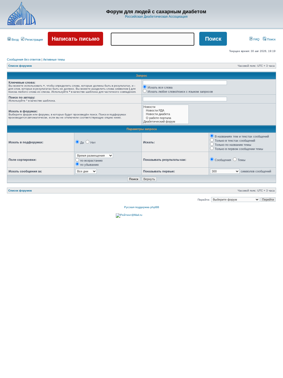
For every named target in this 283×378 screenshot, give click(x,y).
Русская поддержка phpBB (141, 207)
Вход (15, 39)
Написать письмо (75, 39)
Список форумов (20, 65)
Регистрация (33, 39)
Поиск (271, 39)
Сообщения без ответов (24, 59)
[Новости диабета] (165, 114)
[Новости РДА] (165, 110)
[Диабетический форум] (165, 121)
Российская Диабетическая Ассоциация (156, 17)
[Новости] (165, 107)
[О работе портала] (165, 118)
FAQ (256, 39)
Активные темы (54, 59)
